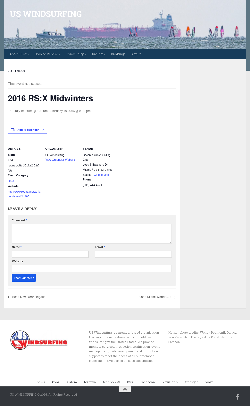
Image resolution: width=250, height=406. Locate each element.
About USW (18, 54)
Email (100, 247)
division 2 (170, 382)
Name (16, 247)
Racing (97, 54)
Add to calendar (28, 130)
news (41, 382)
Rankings (118, 54)
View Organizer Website (60, 159)
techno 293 (111, 382)
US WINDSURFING (46, 13)
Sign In (136, 54)
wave (209, 382)
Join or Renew (46, 54)
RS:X (11, 181)
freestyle (191, 382)
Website (17, 261)
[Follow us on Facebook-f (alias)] (237, 397)
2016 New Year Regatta (29, 296)
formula (90, 382)
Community (75, 54)
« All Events (16, 71)
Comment (19, 220)
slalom (72, 382)
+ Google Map (100, 175)
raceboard (148, 382)
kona (56, 382)
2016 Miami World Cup (155, 296)
